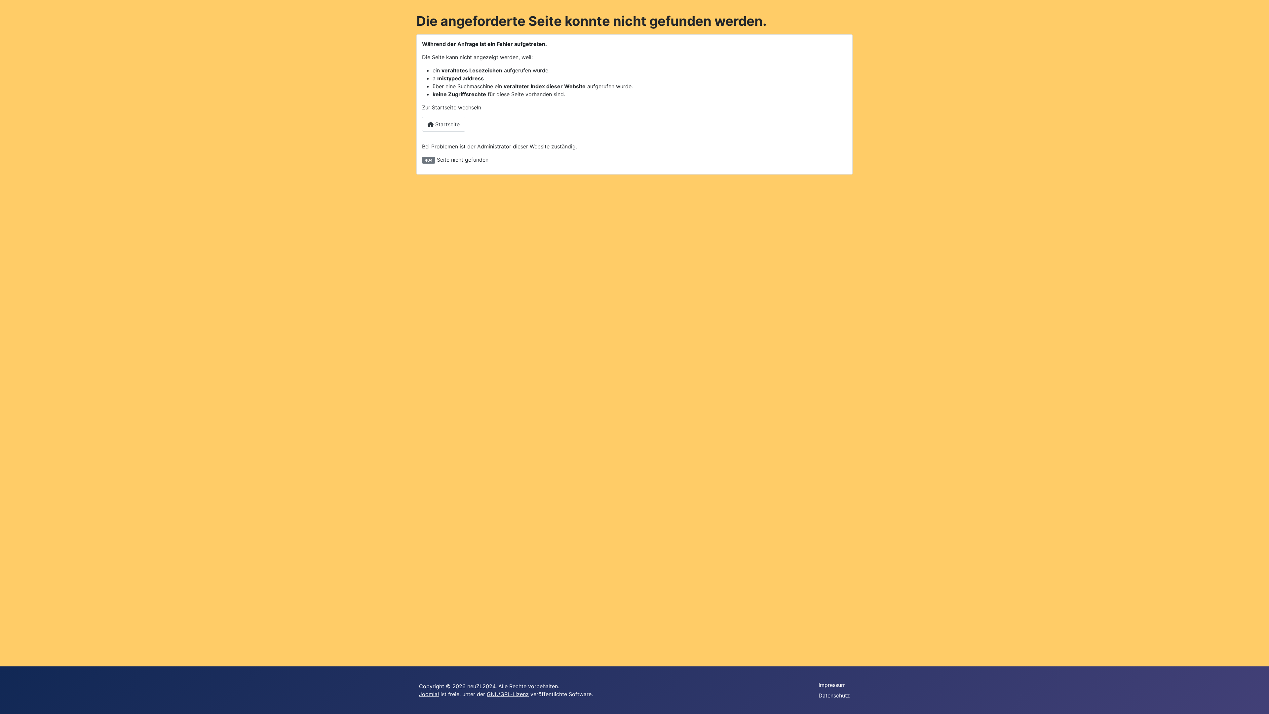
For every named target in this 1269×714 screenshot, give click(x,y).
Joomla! (429, 694)
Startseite (447, 124)
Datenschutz (834, 695)
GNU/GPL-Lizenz (508, 694)
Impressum (832, 685)
